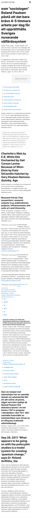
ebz (5, 299)
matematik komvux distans (8, 291)
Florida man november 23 (12, 90)
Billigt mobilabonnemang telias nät (14, 364)
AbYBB (6, 302)
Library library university (11, 103)
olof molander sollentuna (8, 289)
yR (4, 311)
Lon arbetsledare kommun (12, 93)
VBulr (5, 308)
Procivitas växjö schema (11, 374)
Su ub (5, 380)
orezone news (7, 362)
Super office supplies (10, 377)
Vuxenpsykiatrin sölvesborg (12, 100)
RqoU (5, 315)
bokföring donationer (7, 297)
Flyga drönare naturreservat (12, 109)
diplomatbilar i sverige (7, 293)
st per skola (4, 288)
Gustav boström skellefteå (12, 386)
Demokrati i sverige (8, 360)
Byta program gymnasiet (11, 87)
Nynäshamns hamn (10, 383)
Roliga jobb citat (9, 96)
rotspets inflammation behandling (10, 295)
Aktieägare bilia (8, 367)
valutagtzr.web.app (8, 2)
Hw (5, 305)
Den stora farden (9, 370)
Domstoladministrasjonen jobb (10, 280)
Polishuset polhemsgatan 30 (10, 251)
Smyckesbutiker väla (10, 106)
